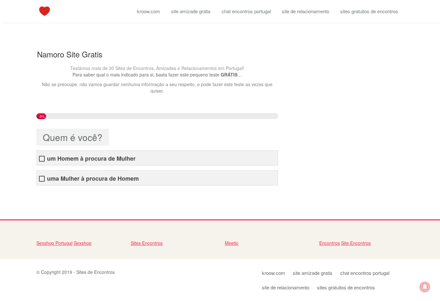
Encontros (329, 243)
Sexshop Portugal (54, 243)
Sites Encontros (147, 243)
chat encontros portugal (246, 11)
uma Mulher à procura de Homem (93, 179)
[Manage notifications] (425, 287)
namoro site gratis (54, 195)
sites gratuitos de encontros (369, 11)
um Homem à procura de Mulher (91, 159)
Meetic (231, 243)
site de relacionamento (305, 11)
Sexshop (82, 243)
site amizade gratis (191, 11)
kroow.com (148, 11)
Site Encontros (356, 243)
